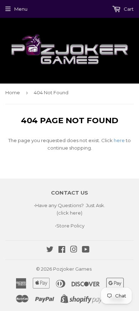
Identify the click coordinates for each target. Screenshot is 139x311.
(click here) (69, 213)
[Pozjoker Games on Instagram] (73, 250)
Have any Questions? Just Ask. (70, 205)
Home (12, 92)
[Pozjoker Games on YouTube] (85, 250)
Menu (20, 9)
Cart (128, 9)
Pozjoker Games (72, 269)
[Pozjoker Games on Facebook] (62, 250)
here (119, 140)
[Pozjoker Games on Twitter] (49, 250)
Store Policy (70, 226)
